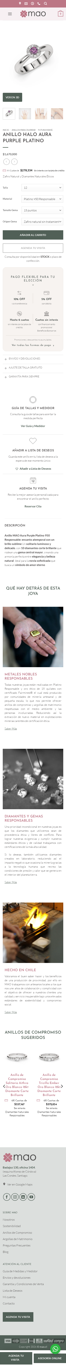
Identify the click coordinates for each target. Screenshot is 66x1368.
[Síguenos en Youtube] (31, 1197)
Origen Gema (10, 221)
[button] (45, 3)
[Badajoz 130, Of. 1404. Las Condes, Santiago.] (20, 3)
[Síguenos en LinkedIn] (23, 1197)
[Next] (57, 60)
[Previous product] (14, 162)
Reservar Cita (33, 506)
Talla (5, 188)
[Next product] (6, 162)
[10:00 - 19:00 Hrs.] (33, 3)
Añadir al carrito (33, 234)
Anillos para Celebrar (24, 130)
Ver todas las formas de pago (33, 345)
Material (7, 199)
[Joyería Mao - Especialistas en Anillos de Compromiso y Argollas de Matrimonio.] (33, 14)
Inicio (6, 130)
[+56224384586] (39, 3)
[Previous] (8, 60)
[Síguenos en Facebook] (7, 1197)
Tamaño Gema (10, 210)
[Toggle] (6, 359)
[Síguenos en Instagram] (15, 1197)
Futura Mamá (45, 130)
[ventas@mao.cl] (26, 3)
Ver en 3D (12, 97)
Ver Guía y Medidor (33, 426)
